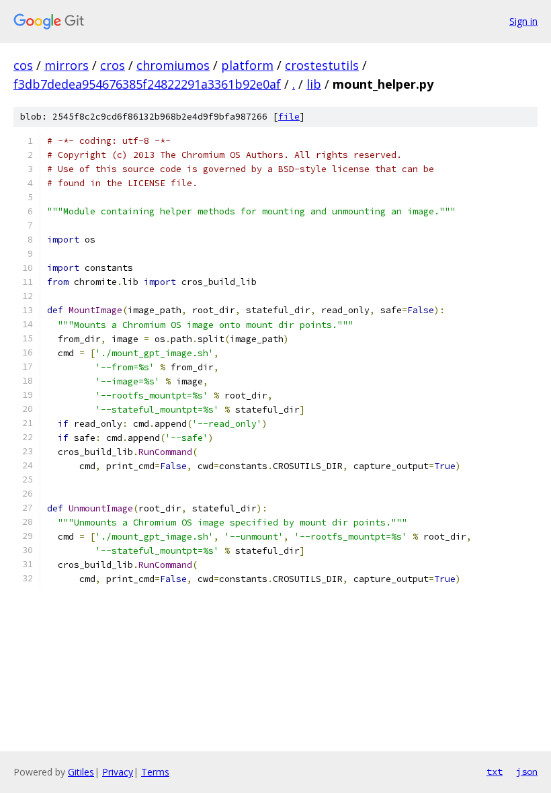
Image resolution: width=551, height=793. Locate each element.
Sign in (523, 21)
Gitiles (81, 771)
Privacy (117, 771)
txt (494, 771)
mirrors (66, 65)
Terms (155, 771)
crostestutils (322, 65)
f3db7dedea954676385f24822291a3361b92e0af (147, 84)
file (289, 116)
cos (23, 65)
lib (313, 84)
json (527, 771)
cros (112, 65)
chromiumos (173, 65)
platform (247, 65)
